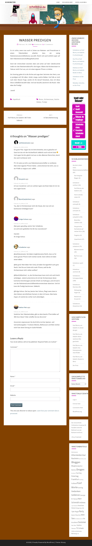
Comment (14, 347)
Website (13, 395)
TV (77, 528)
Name (12, 376)
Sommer (82, 522)
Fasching (78, 473)
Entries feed (76, 404)
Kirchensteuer (48, 99)
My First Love (78, 256)
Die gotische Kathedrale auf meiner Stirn (78, 229)
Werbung (74, 533)
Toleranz (73, 528)
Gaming (80, 488)
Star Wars (73, 525)
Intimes (82, 502)
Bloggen (75, 462)
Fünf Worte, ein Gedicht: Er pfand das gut (78, 52)
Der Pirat (77, 85)
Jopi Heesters (74, 505)
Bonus (41, 99)
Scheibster (10, 2)
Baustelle (84, 458)
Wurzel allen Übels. (81, 2)
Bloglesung (75, 466)
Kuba (80, 508)
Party (81, 511)
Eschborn (73, 473)
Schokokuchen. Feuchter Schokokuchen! (79, 130)
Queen (73, 515)
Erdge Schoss (23, 219)
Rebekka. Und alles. (79, 83)
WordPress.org (77, 411)
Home (58, 2)
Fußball (74, 483)
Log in (75, 400)
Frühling (81, 479)
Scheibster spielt (78, 263)
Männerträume (78, 249)
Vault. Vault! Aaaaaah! (79, 109)
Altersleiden (76, 455)
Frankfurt (75, 479)
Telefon (79, 525)
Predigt (44, 102)
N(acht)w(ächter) (25, 199)
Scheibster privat (79, 518)
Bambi (80, 458)
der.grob (22, 179)
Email (12, 386)
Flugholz (77, 235)
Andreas (75, 68)
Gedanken (75, 491)
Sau (73, 518)
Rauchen (78, 515)
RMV (83, 515)
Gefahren (75, 495)
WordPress (50, 542)
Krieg (77, 508)
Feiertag (74, 476)
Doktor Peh (23, 307)
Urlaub (81, 528)
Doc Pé (75, 59)
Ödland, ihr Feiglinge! (80, 118)
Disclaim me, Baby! (67, 2)
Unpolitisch (16, 99)
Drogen (80, 469)
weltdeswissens (24, 143)
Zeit (78, 533)
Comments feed (78, 407)
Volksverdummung (76, 531)
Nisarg (63, 542)
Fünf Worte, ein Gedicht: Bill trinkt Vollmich (19, 117)
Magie (77, 512)
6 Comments (48, 44)
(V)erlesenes (74, 452)
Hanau (75, 499)
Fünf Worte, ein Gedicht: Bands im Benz (78, 70)
